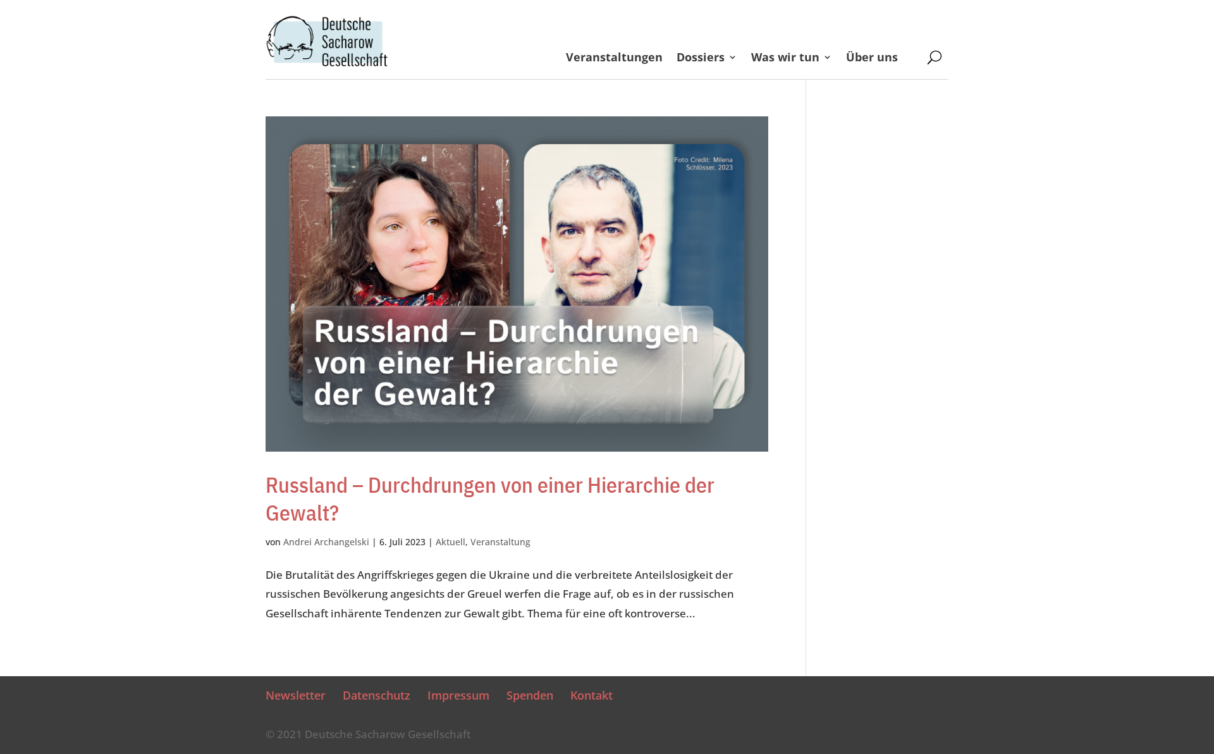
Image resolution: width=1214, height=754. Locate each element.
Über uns (883, 59)
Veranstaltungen (614, 59)
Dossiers (701, 59)
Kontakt (591, 695)
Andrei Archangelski (326, 542)
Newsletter (296, 695)
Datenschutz (376, 695)
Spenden (529, 695)
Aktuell (450, 542)
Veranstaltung (500, 542)
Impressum (458, 695)
